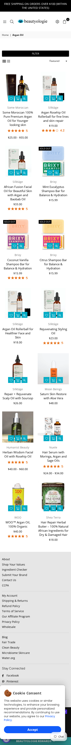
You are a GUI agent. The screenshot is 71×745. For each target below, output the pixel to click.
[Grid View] (4, 61)
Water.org (8, 658)
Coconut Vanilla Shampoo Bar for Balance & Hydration (18, 264)
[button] (35, 741)
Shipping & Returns (15, 601)
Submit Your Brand (14, 575)
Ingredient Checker (14, 569)
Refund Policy (11, 606)
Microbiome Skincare (16, 653)
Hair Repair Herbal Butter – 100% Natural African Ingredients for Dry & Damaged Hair (53, 528)
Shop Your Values (13, 564)
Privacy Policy (11, 622)
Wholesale (9, 627)
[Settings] (57, 21)
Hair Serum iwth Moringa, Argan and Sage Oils (53, 456)
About (6, 559)
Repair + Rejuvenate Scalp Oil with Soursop (18, 396)
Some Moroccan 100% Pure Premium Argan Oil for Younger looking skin (18, 118)
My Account (9, 595)
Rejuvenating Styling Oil (53, 331)
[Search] (11, 21)
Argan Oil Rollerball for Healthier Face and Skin (17, 333)
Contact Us (9, 580)
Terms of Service (13, 611)
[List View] (8, 61)
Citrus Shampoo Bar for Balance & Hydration (53, 264)
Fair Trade (8, 642)
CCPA (5, 585)
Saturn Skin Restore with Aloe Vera (53, 396)
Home (5, 35)
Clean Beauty (10, 647)
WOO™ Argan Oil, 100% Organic (18, 524)
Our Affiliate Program (16, 616)
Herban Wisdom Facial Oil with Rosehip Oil (18, 454)
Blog (5, 637)
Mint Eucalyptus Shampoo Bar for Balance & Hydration (53, 191)
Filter (35, 53)
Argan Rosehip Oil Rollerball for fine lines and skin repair (53, 116)
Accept (32, 729)
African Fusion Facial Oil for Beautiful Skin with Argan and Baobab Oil (18, 193)
